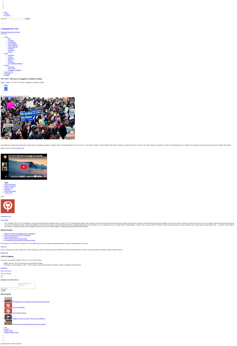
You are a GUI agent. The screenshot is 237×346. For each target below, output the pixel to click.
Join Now (3, 246)
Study (6, 53)
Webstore (11, 48)
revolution (7, 189)
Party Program (12, 43)
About (6, 37)
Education (11, 55)
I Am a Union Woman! (11, 237)
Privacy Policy (8, 330)
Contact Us (11, 50)
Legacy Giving (8, 72)
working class (8, 192)
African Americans (9, 184)
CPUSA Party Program (19, 313)
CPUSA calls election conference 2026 (15, 238)
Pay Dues (7, 15)
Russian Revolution (10, 191)
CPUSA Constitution (18, 307)
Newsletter (7, 73)
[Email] (120, 86)
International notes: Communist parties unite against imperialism (31, 301)
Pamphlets (11, 62)
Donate (6, 14)
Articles (6, 65)
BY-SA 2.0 (20, 148)
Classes (10, 57)
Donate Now (4, 253)
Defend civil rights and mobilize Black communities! (19, 233)
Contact (6, 329)
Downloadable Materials (15, 63)
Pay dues (10, 40)
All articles (11, 67)
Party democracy (13, 47)
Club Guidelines (13, 45)
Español (6, 75)
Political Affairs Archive (11, 332)
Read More (4, 268)
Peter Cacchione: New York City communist (17, 235)
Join (5, 12)
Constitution (11, 42)
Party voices (11, 68)
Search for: (4, 18)
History (10, 60)
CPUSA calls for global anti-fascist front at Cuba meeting (29, 324)
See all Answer (6, 273)
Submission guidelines (14, 70)
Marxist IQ (11, 58)
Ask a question (6, 270)
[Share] (120, 89)
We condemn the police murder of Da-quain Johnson (19, 240)
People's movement (10, 186)
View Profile (4, 220)
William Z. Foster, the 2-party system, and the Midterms (28, 318)
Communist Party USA (10, 96)
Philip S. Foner (8, 187)
